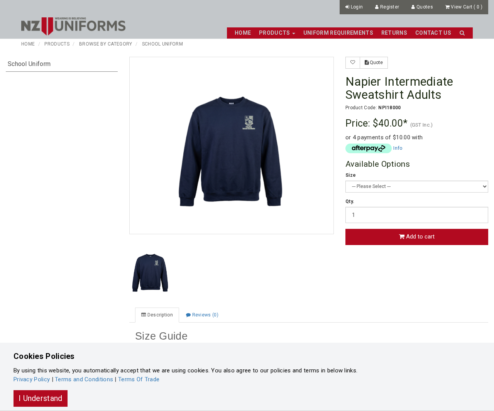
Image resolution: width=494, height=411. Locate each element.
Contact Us (433, 33)
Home (243, 33)
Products (56, 44)
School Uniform (162, 44)
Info (398, 148)
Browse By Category (105, 44)
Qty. (349, 201)
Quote (376, 62)
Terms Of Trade (138, 379)
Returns (394, 33)
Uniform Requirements (338, 33)
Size (350, 175)
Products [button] (275, 33)
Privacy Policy (32, 379)
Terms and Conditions (84, 379)
